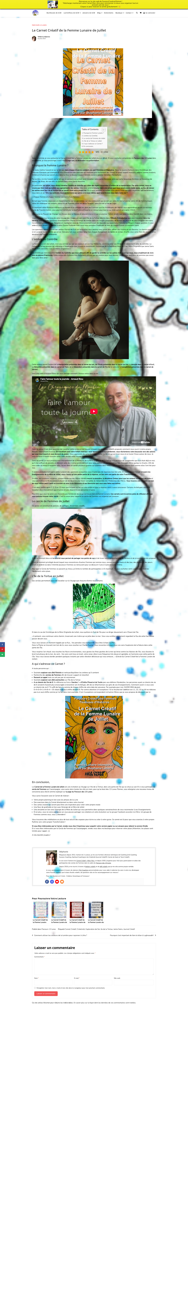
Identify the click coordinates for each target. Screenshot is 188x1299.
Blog (99, 13)
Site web (117, 978)
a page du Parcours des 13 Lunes (79, 792)
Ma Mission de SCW (54, 13)
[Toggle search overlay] (137, 13)
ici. (150, 692)
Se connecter (150, 13)
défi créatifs (104, 867)
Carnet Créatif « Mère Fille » (85, 861)
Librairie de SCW (88, 13)
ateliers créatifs (90, 867)
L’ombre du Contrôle (90, 136)
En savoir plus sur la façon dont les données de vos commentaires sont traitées (105, 1003)
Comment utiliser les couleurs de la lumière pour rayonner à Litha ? (60, 935)
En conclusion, (88, 146)
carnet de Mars (63, 367)
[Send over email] (2, 654)
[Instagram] (52, 882)
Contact (129, 13)
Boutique (119, 13)
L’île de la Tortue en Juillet (92, 141)
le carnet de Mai (122, 364)
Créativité (81, 929)
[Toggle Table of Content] (102, 130)
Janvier (34, 369)
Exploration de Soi (93, 929)
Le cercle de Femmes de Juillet (94, 138)
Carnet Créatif (70, 929)
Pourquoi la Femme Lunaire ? (93, 133)
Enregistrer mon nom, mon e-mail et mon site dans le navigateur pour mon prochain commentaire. (71, 988)
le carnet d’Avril (148, 364)
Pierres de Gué (70, 229)
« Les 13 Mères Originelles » (59, 249)
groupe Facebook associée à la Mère (126, 812)
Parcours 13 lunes (39, 25)
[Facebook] (47, 882)
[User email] (62, 882)
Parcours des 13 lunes (103, 863)
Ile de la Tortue (107, 929)
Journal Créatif (129, 929)
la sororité (57, 558)
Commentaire (39, 957)
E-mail (77, 978)
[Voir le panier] (141, 13)
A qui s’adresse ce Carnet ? (93, 144)
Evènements (108, 13)
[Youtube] (57, 882)
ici (87, 6)
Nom (36, 978)
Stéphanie (47, 37)
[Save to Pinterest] (2, 649)
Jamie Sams (118, 929)
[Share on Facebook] (2, 644)
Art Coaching (84, 870)
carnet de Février (103, 367)
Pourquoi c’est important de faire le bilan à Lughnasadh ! (132, 935)
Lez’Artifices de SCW (71, 13)
